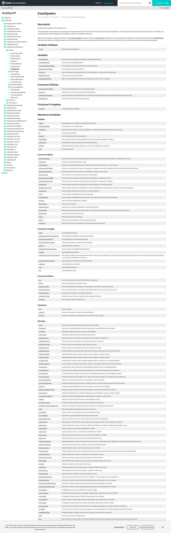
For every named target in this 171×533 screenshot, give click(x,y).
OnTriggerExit (42, 496)
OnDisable (41, 109)
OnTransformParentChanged (47, 261)
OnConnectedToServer (45, 380)
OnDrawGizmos (43, 393)
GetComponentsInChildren (46, 178)
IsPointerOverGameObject (46, 89)
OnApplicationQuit (44, 348)
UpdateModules (158, 38)
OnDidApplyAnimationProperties (48, 249)
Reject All (133, 527)
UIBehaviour (14, 97)
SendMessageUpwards (45, 188)
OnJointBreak (42, 412)
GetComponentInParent (45, 171)
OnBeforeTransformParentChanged (49, 236)
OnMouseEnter (43, 428)
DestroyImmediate (44, 286)
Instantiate (42, 299)
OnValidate (42, 264)
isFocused (42, 72)
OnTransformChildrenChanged (47, 483)
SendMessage (43, 184)
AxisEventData (15, 56)
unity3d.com (160, 3)
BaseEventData (15, 58)
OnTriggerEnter (43, 490)
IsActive (41, 220)
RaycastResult (15, 90)
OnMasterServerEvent (45, 419)
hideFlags (41, 146)
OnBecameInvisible (44, 354)
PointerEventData (16, 84)
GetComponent (43, 165)
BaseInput (14, 61)
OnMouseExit (42, 431)
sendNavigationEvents (45, 78)
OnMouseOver (43, 435)
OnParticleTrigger (43, 451)
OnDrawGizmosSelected (45, 396)
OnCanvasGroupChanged (46, 239)
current (41, 49)
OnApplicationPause (44, 344)
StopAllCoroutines (44, 207)
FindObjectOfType (44, 293)
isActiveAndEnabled (44, 126)
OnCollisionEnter (43, 360)
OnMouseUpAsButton (45, 441)
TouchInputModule (16, 95)
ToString (41, 217)
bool (40, 309)
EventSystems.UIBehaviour (77, 17)
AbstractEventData (17, 53)
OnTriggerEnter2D (43, 493)
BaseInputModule (16, 64)
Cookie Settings (119, 527)
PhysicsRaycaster (16, 82)
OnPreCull (41, 464)
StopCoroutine (43, 210)
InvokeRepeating (43, 197)
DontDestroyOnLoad (44, 290)
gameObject (42, 129)
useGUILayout (43, 142)
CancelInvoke (42, 191)
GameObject (100, 38)
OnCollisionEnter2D (44, 364)
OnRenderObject (43, 474)
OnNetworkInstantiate (45, 444)
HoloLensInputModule (17, 77)
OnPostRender (43, 461)
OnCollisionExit (43, 367)
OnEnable (41, 252)
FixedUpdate (42, 328)
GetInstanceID (43, 213)
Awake (40, 233)
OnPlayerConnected (44, 454)
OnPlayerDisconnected (45, 457)
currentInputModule (44, 62)
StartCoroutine (43, 204)
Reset (40, 267)
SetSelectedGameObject (45, 95)
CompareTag (42, 162)
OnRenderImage (43, 470)
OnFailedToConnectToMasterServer (49, 406)
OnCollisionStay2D (44, 377)
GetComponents (43, 175)
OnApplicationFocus (44, 341)
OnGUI (40, 409)
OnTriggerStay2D (43, 506)
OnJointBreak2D (43, 415)
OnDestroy (42, 246)
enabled (41, 123)
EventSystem (15, 69)
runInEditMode (43, 139)
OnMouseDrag (43, 425)
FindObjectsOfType (44, 296)
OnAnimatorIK (42, 335)
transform (41, 136)
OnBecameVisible (44, 357)
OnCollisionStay (43, 373)
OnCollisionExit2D (44, 370)
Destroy (41, 283)
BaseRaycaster (15, 66)
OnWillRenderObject (44, 512)
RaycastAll (42, 92)
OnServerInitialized (44, 480)
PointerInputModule (17, 87)
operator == (42, 315)
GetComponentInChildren (46, 168)
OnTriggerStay (43, 503)
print (40, 280)
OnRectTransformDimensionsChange (49, 255)
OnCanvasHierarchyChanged (47, 242)
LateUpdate (42, 331)
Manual (98, 3)
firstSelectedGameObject (46, 69)
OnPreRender (42, 467)
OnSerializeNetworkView (45, 477)
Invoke (40, 194)
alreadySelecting (43, 59)
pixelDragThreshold (44, 75)
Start (40, 270)
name (40, 149)
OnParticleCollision (44, 448)
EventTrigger (15, 71)
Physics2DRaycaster (17, 79)
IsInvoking (41, 200)
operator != (42, 312)
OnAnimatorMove (44, 338)
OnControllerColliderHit (45, 383)
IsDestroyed (42, 223)
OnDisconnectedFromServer (47, 389)
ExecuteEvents (15, 74)
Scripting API (108, 3)
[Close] (163, 527)
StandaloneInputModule (18, 92)
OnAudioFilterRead (44, 351)
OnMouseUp (42, 438)
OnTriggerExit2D (43, 499)
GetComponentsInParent (46, 181)
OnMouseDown (43, 422)
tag (39, 133)
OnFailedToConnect (44, 402)
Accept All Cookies (147, 527)
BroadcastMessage (44, 158)
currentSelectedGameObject (47, 66)
